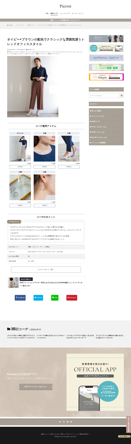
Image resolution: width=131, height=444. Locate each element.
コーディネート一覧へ (46, 269)
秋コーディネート (30, 53)
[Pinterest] (71, 298)
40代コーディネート (26, 52)
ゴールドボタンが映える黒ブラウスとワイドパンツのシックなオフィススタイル (21, 337)
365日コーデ (30, 25)
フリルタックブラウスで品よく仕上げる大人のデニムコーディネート (80, 337)
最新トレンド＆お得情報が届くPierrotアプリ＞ (65, 20)
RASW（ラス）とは (97, 132)
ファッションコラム (97, 116)
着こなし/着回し (96, 111)
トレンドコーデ (65, 13)
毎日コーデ (54, 13)
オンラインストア (77, 13)
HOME (11, 25)
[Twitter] (38, 298)
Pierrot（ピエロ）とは (98, 127)
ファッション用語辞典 (98, 142)
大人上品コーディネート (18, 53)
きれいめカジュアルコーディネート (42, 52)
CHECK (20, 166)
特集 (47, 13)
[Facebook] (20, 298)
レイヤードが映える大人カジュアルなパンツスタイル (50, 337)
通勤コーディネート (41, 53)
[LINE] (54, 298)
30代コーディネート (14, 52)
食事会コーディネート (54, 53)
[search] (122, 96)
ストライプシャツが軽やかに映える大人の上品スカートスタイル (109, 337)
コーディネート (20, 25)
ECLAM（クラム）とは (99, 137)
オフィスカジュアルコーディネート (62, 52)
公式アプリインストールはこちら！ (35, 386)
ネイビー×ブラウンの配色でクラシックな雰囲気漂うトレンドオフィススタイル (59, 25)
